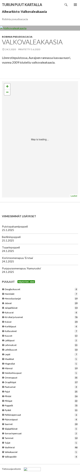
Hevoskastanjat (39, 299)
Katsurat (39, 313)
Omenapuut (39, 378)
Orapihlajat (39, 382)
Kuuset (39, 336)
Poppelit (39, 406)
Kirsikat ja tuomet (39, 317)
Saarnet (39, 424)
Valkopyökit (39, 457)
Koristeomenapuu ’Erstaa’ (17, 257)
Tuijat (39, 443)
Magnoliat (39, 364)
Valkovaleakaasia (32, 42)
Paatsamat (39, 387)
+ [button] (7, 86)
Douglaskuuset (39, 289)
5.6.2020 (35, 49)
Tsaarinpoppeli (11, 247)
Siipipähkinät (39, 429)
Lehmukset (39, 345)
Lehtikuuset (39, 350)
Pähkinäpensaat (39, 415)
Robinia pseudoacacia (17, 36)
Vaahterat (39, 448)
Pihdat (39, 396)
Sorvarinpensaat (39, 434)
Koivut (39, 322)
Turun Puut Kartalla (22, 5)
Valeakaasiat (39, 452)
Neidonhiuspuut (39, 373)
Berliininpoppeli (11, 237)
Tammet (39, 438)
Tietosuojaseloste (11, 468)
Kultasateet (39, 331)
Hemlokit (39, 294)
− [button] (7, 92)
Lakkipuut (39, 341)
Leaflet (74, 195)
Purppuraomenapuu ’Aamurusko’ (21, 268)
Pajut (39, 392)
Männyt (39, 368)
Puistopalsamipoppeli (15, 226)
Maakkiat (39, 359)
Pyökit (39, 410)
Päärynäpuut (39, 420)
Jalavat (39, 303)
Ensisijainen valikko (75, 4)
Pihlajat (39, 401)
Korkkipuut (39, 327)
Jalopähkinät (39, 308)
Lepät (39, 354)
